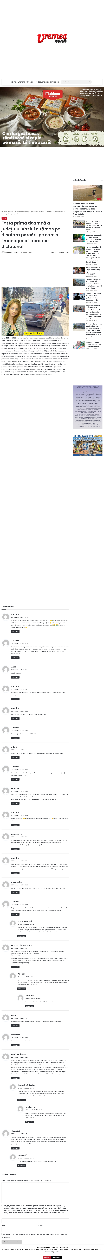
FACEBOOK (56, 82)
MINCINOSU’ (32, 82)
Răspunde (15, 631)
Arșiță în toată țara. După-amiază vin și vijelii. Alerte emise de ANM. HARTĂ (94, 271)
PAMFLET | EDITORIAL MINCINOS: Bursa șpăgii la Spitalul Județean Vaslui (93, 297)
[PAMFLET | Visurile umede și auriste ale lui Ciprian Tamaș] (79, 345)
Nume (4, 1217)
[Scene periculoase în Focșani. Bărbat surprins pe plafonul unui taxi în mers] (79, 238)
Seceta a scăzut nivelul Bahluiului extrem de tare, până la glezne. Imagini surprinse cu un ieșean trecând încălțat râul (87, 208)
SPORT (22, 82)
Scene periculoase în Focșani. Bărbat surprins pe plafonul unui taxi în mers (94, 238)
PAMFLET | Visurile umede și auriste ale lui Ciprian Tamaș (93, 344)
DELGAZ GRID (44, 82)
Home (5, 212)
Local (10, 212)
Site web (39, 1225)
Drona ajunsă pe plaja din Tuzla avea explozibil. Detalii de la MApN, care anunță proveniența (94, 284)
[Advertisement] (52, 14)
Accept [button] (46, 1257)
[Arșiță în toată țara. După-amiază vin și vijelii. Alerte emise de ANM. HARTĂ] (79, 270)
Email (3, 1225)
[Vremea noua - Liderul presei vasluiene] (52, 38)
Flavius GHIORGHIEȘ (11, 252)
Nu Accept (56, 1257)
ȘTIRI (15, 82)
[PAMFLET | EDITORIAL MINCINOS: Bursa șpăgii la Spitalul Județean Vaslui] (79, 296)
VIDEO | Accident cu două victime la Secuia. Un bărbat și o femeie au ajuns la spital (94, 225)
